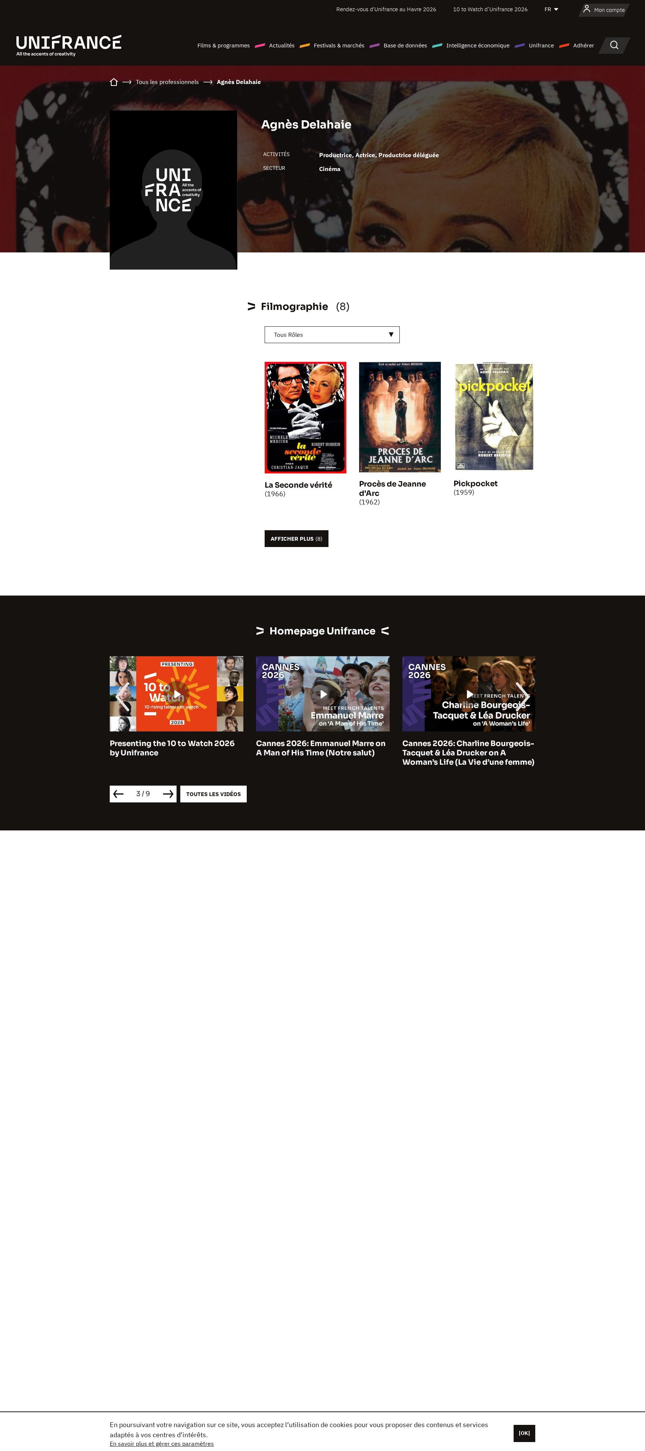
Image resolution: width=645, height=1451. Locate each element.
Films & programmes (223, 45)
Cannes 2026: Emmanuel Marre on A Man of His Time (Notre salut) (183, 748)
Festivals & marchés (339, 45)
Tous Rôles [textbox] (288, 334)
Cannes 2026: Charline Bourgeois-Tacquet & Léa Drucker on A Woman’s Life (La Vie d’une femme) (331, 753)
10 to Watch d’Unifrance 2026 (490, 9)
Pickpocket (476, 483)
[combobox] (332, 334)
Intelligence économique (478, 45)
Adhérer (583, 45)
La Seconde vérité (298, 485)
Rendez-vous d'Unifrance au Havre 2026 (386, 9)
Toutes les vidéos (213, 794)
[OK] (524, 1433)
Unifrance (541, 45)
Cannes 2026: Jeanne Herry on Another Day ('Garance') (469, 748)
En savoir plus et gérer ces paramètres (162, 1443)
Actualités (282, 45)
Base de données (405, 45)
